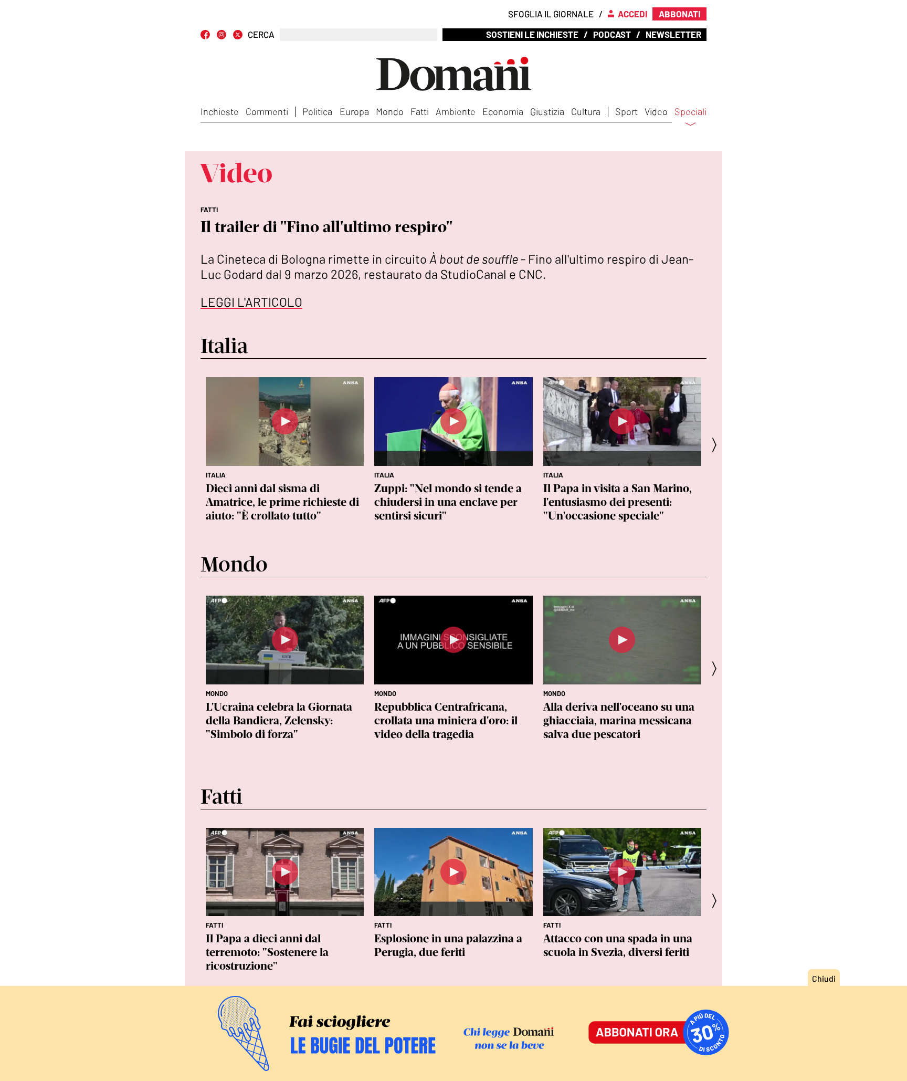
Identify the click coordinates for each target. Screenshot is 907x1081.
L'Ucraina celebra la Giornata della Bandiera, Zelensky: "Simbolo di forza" (279, 720)
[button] (717, 444)
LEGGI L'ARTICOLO (251, 301)
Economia (502, 111)
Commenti (267, 111)
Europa (354, 111)
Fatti (419, 111)
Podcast (612, 34)
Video (656, 111)
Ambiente (456, 111)
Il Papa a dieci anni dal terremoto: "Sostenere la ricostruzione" (267, 952)
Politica (317, 111)
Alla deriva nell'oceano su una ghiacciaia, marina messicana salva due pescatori (618, 720)
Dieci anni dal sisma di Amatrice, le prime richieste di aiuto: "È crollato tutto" (282, 502)
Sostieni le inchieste (532, 34)
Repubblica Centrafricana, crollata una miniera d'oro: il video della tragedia (446, 720)
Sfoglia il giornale (551, 13)
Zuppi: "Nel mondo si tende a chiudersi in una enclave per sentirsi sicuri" (448, 502)
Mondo (390, 111)
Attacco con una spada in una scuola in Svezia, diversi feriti (617, 945)
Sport (626, 111)
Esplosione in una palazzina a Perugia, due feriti (448, 945)
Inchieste (220, 111)
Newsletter (673, 34)
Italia (216, 475)
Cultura (585, 111)
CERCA (261, 34)
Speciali (690, 112)
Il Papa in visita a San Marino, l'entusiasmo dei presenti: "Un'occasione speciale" (617, 502)
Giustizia (547, 111)
